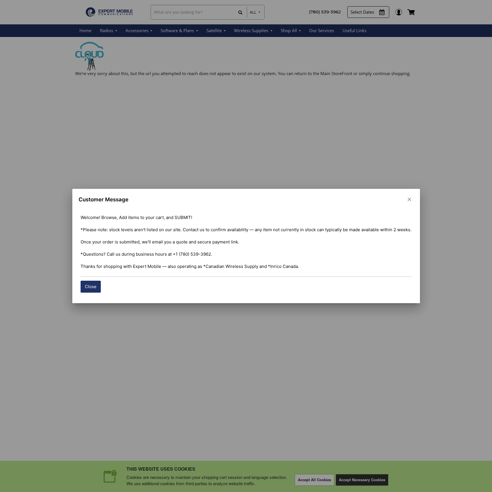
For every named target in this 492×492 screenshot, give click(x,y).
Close (91, 286)
